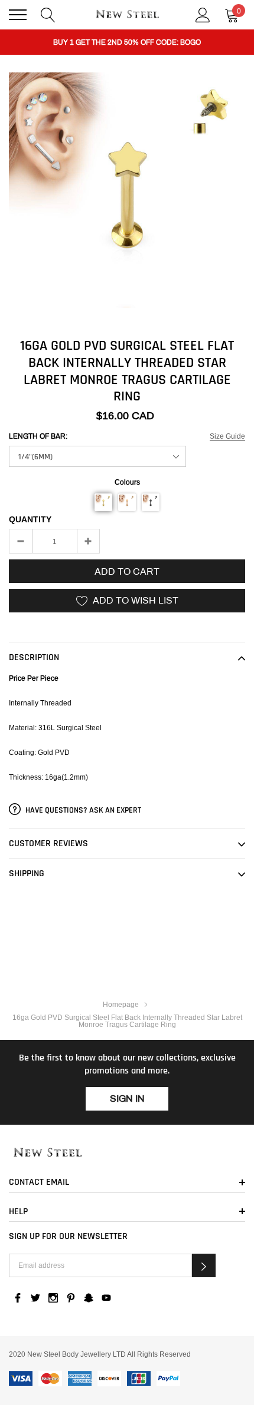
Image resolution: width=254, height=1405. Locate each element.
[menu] (18, 15)
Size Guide (227, 436)
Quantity (30, 519)
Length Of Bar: (38, 436)
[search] (48, 14)
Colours (127, 482)
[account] (203, 14)
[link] (127, 1153)
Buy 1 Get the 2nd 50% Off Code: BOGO (127, 42)
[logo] (127, 15)
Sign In (127, 1098)
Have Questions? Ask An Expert (82, 810)
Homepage (121, 1004)
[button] (103, 502)
